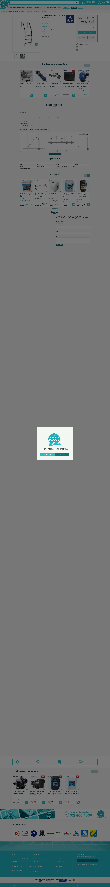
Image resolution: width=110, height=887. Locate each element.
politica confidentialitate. (62, 449)
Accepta (62, 454)
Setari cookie (47, 454)
